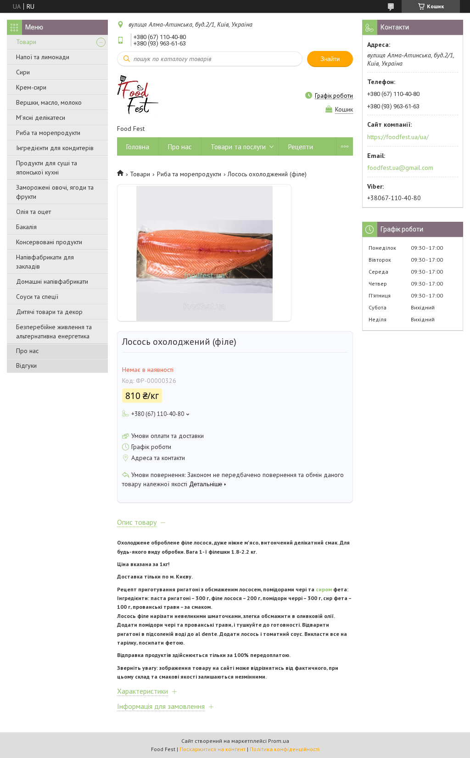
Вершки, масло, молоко (49, 102)
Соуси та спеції (37, 296)
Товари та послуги (238, 146)
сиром (324, 589)
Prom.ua (278, 740)
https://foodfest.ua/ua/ (398, 137)
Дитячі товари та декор (49, 312)
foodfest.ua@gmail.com (400, 167)
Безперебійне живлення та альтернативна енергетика (54, 331)
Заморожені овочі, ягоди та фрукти (55, 192)
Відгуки (26, 365)
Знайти (330, 59)
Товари (26, 42)
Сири (23, 72)
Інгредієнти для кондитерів (55, 148)
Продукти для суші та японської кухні (46, 167)
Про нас (27, 351)
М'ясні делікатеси (40, 117)
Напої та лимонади (42, 57)
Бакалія (26, 227)
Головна (137, 146)
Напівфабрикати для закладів (45, 261)
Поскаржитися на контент (212, 749)
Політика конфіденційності (284, 749)
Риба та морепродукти (48, 133)
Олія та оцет (33, 212)
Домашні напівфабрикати (52, 281)
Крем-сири (31, 87)
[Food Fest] (137, 95)
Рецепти (300, 146)
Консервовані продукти (49, 242)
